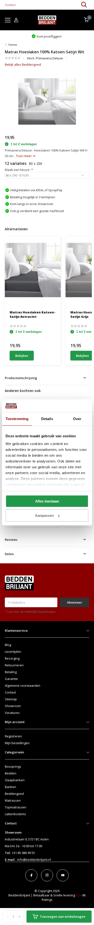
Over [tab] (77, 419)
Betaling (11, 672)
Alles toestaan (47, 501)
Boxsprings (13, 766)
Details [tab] (47, 419)
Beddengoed (14, 793)
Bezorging (12, 658)
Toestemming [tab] (17, 419)
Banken (10, 787)
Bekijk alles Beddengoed (23, 64)
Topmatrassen (15, 807)
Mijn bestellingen (17, 743)
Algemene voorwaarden (22, 685)
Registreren (13, 736)
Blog (8, 645)
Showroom (13, 706)
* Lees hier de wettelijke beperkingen (30, 612)
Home (12, 44)
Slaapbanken (15, 780)
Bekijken (21, 355)
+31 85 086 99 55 (23, 853)
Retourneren (14, 665)
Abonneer (74, 602)
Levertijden (13, 651)
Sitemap (11, 699)
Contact (10, 692)
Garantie (11, 679)
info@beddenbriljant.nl (34, 859)
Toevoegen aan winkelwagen (62, 916)
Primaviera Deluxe (49, 58)
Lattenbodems (15, 814)
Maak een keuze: (19, 169)
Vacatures (12, 712)
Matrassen (13, 800)
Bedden (10, 773)
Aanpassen (44, 515)
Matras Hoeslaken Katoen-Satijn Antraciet (32, 314)
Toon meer (24, 156)
